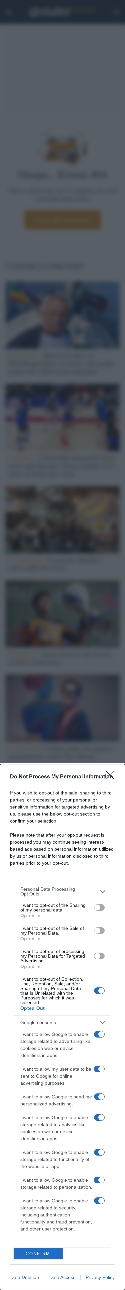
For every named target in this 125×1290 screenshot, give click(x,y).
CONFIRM (38, 1253)
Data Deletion (24, 1277)
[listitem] (62, 891)
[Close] (112, 777)
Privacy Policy (100, 1277)
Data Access (62, 1277)
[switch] (99, 907)
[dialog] (62, 1027)
